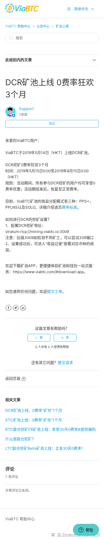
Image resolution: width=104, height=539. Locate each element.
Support (26, 108)
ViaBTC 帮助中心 (18, 26)
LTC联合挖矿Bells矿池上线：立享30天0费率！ (45, 448)
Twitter (16, 308)
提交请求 (65, 362)
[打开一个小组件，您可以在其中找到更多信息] (86, 530)
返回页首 (12, 378)
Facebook (8, 308)
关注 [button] (52, 123)
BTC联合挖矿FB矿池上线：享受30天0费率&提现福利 (50, 429)
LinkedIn (23, 308)
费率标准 (69, 207)
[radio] (39, 337)
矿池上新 (62, 26)
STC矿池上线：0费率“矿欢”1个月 (33, 420)
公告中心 (43, 26)
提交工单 (54, 291)
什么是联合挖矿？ (20, 439)
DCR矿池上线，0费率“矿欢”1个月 (33, 410)
